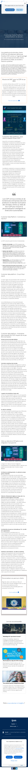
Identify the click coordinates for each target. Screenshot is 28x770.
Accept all (9, 757)
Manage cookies (14, 760)
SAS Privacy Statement (20, 748)
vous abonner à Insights (16, 703)
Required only (18, 757)
